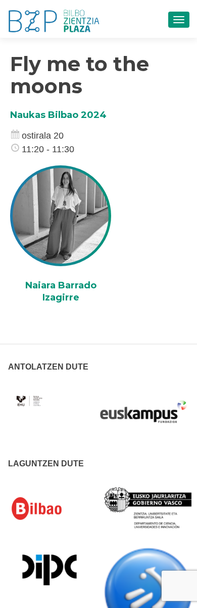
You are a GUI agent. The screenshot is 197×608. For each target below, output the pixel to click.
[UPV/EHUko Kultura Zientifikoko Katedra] (30, 395)
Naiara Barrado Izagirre (60, 291)
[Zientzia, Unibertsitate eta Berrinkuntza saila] (148, 507)
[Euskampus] (143, 407)
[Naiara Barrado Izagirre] (60, 215)
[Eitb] (148, 591)
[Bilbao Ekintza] (49, 509)
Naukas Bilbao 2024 (58, 114)
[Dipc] (49, 569)
